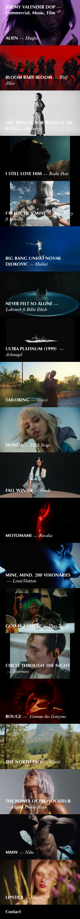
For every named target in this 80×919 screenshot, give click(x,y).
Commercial (18, 12)
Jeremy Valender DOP (30, 7)
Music (38, 12)
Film (51, 12)
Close (69, 6)
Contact (13, 911)
